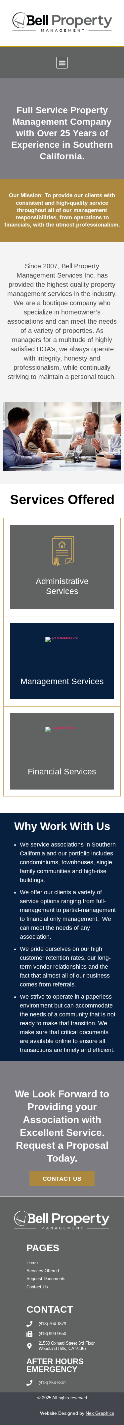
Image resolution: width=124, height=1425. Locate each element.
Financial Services (62, 771)
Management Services (62, 681)
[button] (62, 62)
